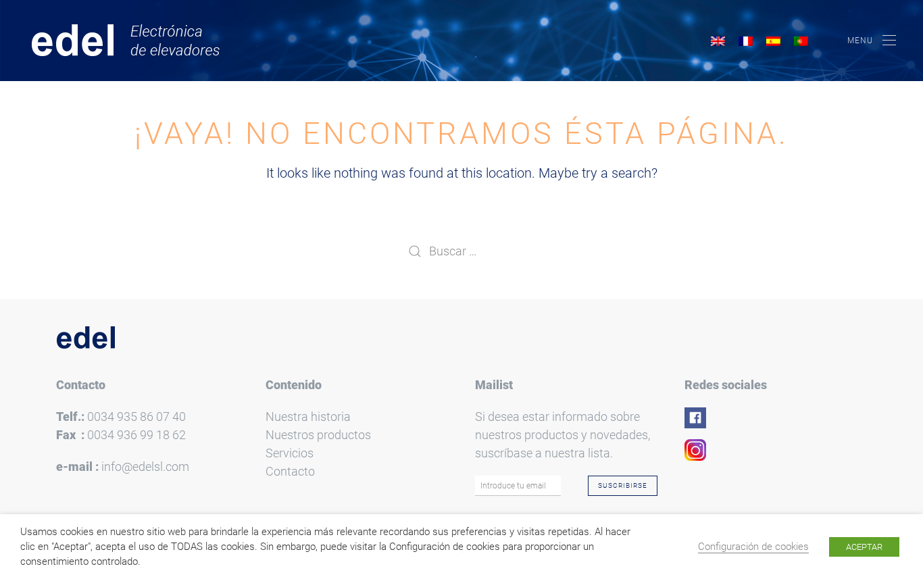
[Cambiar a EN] (718, 41)
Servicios (290, 453)
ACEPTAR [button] (864, 547)
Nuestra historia (308, 416)
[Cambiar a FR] (745, 41)
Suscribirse (622, 485)
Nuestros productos (318, 435)
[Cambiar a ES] (773, 41)
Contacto (290, 471)
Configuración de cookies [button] (753, 546)
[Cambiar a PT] (801, 41)
